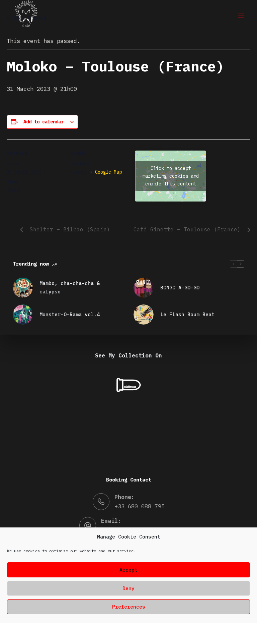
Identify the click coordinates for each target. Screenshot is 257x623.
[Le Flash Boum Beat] (144, 314)
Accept (128, 570)
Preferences (128, 607)
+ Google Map (106, 172)
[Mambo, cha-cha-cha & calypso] (23, 288)
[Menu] (241, 15)
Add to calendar (43, 122)
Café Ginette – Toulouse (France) (189, 229)
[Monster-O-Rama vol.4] (23, 314)
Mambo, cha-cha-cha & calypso (69, 287)
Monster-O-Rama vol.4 (69, 314)
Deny (128, 588)
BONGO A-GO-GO (179, 287)
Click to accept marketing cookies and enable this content (171, 175)
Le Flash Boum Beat (187, 314)
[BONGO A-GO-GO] (144, 288)
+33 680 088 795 (139, 506)
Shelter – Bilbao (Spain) (68, 229)
